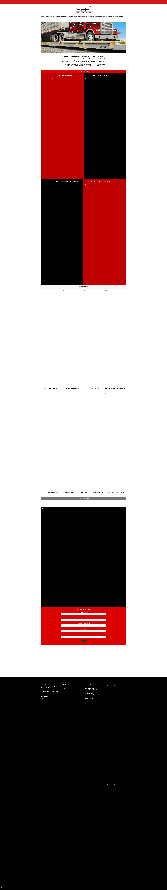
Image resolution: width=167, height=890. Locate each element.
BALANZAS (92, 16)
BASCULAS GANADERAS (84, 16)
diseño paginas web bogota (112, 884)
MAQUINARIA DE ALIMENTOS (112, 16)
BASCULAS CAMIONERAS (50, 16)
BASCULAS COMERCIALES (73, 16)
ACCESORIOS (44, 19)
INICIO (42, 16)
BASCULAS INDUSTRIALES (61, 16)
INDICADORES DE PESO (100, 16)
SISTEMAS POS (121, 16)
